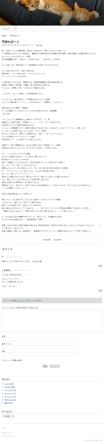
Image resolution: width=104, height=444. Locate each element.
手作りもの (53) (10, 400)
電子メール (6, 343)
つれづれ (39, 45)
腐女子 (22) (8, 403)
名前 (3, 336)
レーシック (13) (10, 396)
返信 (100, 265)
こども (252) (8, 384)
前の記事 (46, 239)
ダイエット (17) (10, 393)
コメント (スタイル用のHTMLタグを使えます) (20, 307)
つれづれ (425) (9, 387)
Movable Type (97, 440)
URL (3, 351)
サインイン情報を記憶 (13, 360)
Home (4, 35)
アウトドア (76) (10, 390)
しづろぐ (52, 7)
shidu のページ (7, 432)
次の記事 (57, 239)
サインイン (21, 300)
